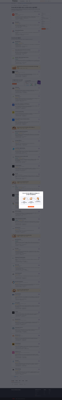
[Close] (42, 192)
